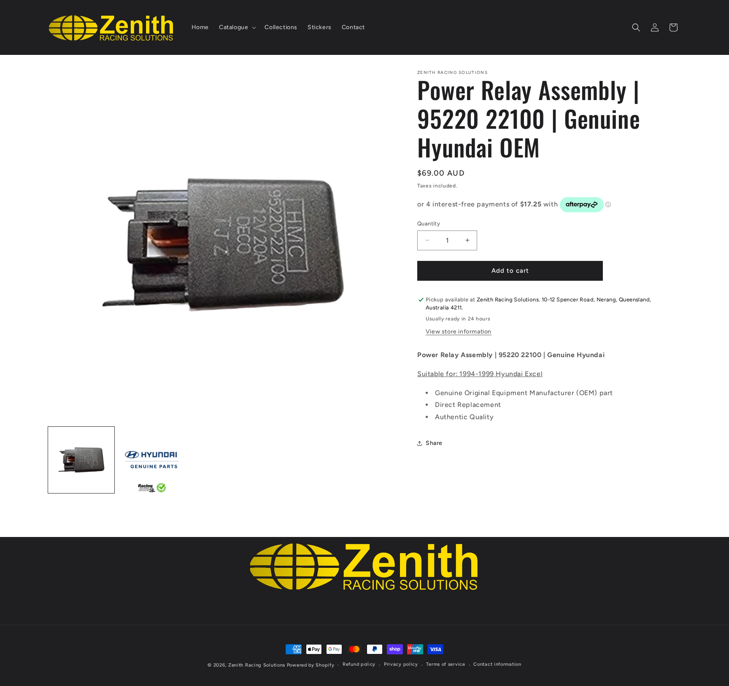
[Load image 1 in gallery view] (81, 460)
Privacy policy (401, 664)
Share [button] (434, 443)
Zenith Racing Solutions (256, 665)
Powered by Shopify (311, 665)
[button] (236, 27)
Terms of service (445, 664)
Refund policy (359, 664)
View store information (458, 331)
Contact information (497, 664)
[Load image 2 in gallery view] (152, 460)
